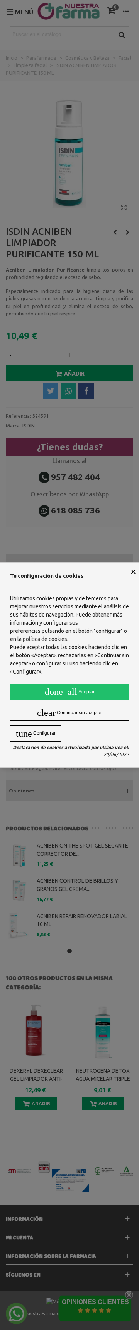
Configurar (36, 734)
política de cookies (45, 639)
